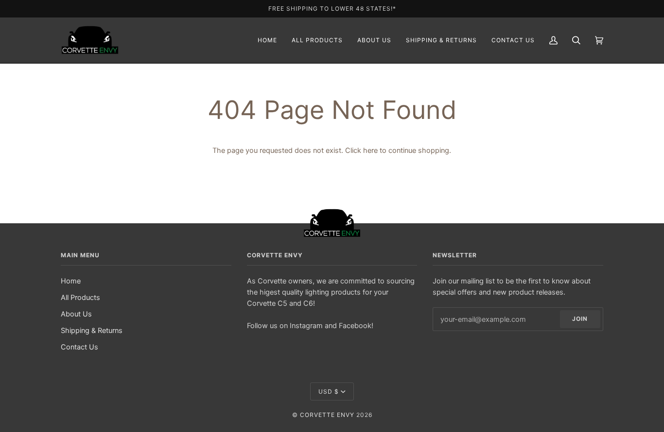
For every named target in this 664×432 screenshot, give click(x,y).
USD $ (328, 391)
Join (580, 318)
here (370, 150)
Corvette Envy (327, 414)
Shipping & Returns (91, 330)
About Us (76, 314)
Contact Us (79, 347)
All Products (80, 297)
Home (71, 281)
